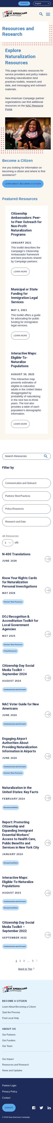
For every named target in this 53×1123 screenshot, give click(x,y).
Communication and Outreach (21, 483)
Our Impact (8, 1059)
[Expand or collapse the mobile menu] (48, 14)
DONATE (24, 3)
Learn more (22, 273)
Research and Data (15, 521)
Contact (6, 1098)
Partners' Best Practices (17, 496)
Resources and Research (15, 1064)
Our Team (7, 1046)
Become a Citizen (14, 1001)
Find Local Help (10, 1018)
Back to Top (25, 969)
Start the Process (11, 1012)
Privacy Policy (9, 1091)
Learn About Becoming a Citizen (23, 184)
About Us (9, 1029)
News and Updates (12, 1070)
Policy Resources (14, 509)
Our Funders (8, 1040)
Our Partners (8, 1034)
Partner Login (9, 1085)
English (38, 4)
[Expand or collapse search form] (41, 14)
